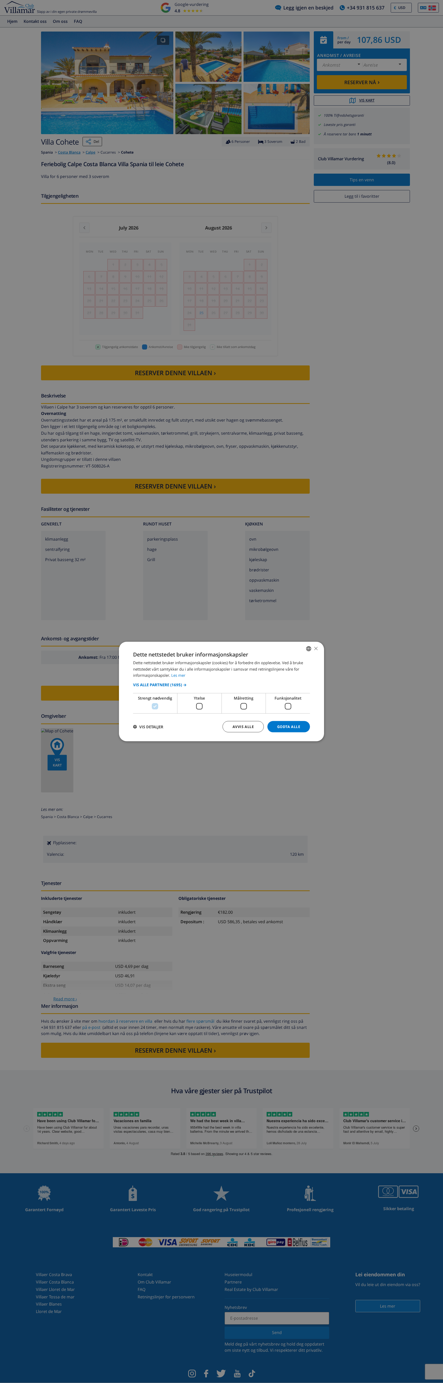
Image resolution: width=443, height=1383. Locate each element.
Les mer (178, 675)
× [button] (316, 648)
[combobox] (308, 648)
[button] (221, 684)
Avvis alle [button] (243, 726)
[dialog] (221, 691)
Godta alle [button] (288, 726)
